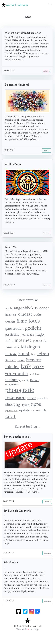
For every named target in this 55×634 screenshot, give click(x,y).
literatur (33, 359)
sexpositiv (43, 398)
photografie (19, 390)
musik (25, 380)
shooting (12, 404)
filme (22, 321)
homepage (27, 334)
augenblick (24, 307)
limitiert (10, 360)
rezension (15, 397)
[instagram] (31, 611)
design (10, 321)
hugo (40, 334)
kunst (24, 353)
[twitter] (25, 611)
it (44, 340)
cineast (25, 314)
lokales (12, 366)
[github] (18, 611)
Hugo (36, 629)
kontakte (11, 354)
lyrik (26, 366)
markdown (35, 374)
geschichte (12, 334)
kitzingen (30, 347)
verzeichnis (39, 410)
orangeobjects (12, 384)
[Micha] (27, 620)
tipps (36, 404)
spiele (25, 405)
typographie (11, 410)
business (11, 314)
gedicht (33, 328)
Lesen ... (46, 71)
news (34, 379)
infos (9, 340)
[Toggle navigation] (50, 5)
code (37, 314)
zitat (10, 416)
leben (43, 353)
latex (33, 354)
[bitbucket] (37, 611)
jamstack (12, 347)
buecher (42, 308)
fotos (34, 321)
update (24, 410)
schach (31, 398)
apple (8, 308)
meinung (13, 379)
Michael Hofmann (17, 5)
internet (23, 340)
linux (21, 360)
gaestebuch (14, 328)
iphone (37, 341)
